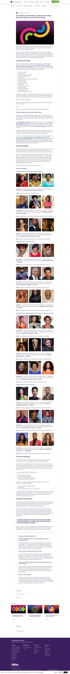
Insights (35, 648)
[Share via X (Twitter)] (19, 594)
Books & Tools (36, 650)
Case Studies (14, 658)
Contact (46, 652)
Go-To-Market (19, 5)
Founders (25, 648)
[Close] (68, 672)
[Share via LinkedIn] (21, 594)
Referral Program (48, 650)
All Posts (12, 5)
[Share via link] (24, 594)
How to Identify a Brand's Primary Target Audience (35, 616)
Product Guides (37, 5)
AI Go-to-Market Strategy (16, 648)
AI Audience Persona (15, 650)
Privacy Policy (41, 672)
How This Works (47, 648)
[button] (25, 1)
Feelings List (36, 652)
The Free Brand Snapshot (16, 647)
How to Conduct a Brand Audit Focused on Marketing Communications (51, 616)
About (46, 647)
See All (58, 603)
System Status (47, 655)
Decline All (60, 672)
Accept (65, 672)
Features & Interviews (28, 5)
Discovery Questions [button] (37, 647)
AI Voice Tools (14, 655)
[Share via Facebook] (16, 594)
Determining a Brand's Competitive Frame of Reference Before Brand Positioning (18, 616)
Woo (35, 653)
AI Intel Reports (14, 653)
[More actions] (53, 13)
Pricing (13, 660)
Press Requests (47, 653)
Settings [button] (55, 672)
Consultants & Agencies (27, 647)
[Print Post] (26, 594)
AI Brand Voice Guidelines (16, 652)
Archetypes (44, 5)
